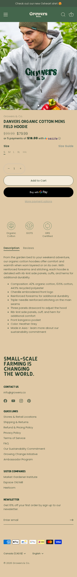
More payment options (38, 201)
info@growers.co (15, 392)
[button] (38, 138)
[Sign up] (71, 520)
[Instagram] (21, 400)
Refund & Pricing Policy (18, 427)
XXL (25, 152)
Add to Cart (39, 180)
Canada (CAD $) (13, 553)
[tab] (13, 248)
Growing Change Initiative (21, 454)
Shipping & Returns (16, 422)
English (36, 553)
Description (12, 248)
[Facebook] (5, 400)
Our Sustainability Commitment (24, 449)
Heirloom (9, 487)
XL (18, 152)
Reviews (28, 248)
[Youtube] (13, 400)
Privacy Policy (12, 433)
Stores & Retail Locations (20, 417)
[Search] (63, 15)
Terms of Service (14, 438)
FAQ (6, 443)
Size (38, 146)
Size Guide (65, 146)
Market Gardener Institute (20, 477)
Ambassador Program (18, 459)
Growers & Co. (13, 116)
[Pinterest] (29, 400)
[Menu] (6, 14)
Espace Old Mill (13, 482)
